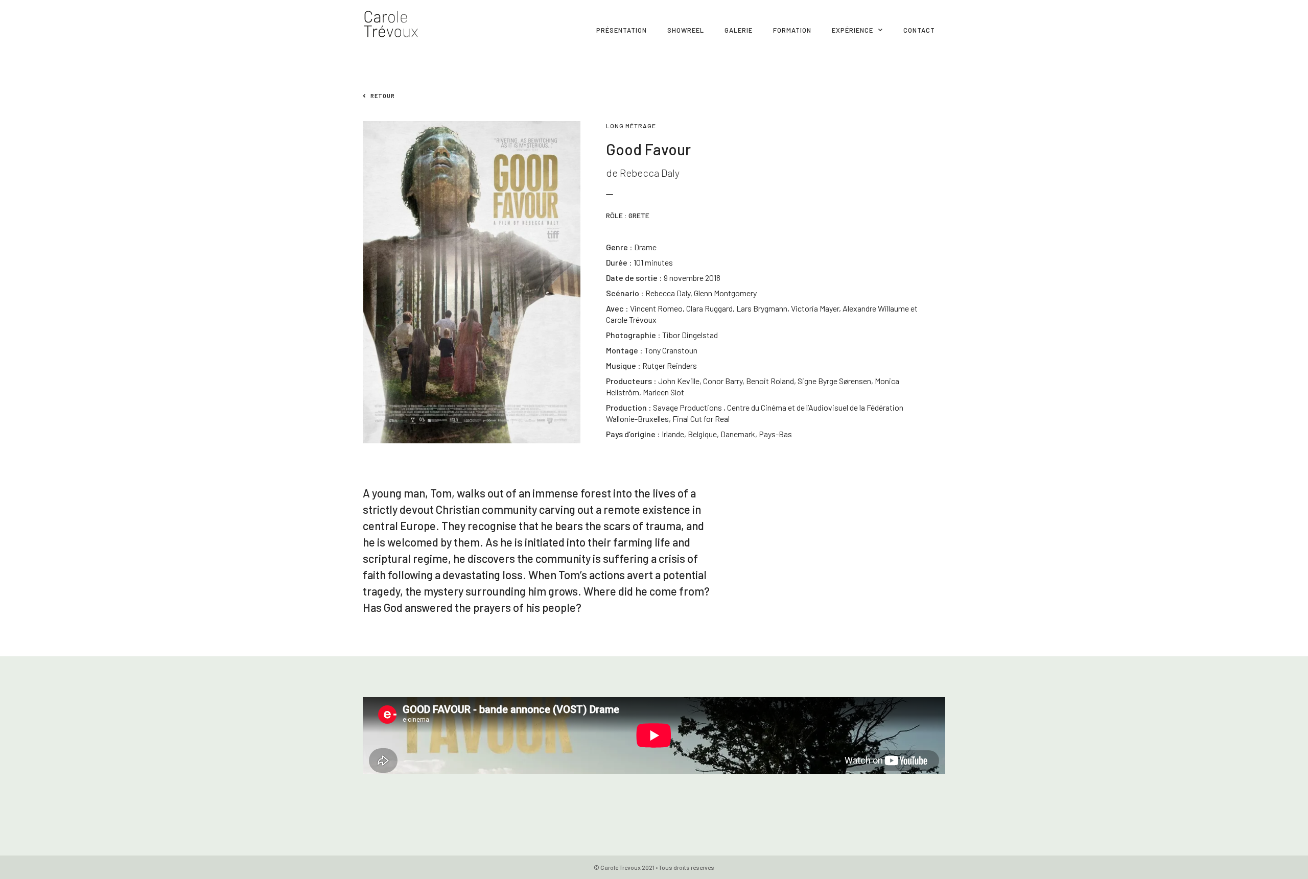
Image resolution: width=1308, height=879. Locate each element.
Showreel (685, 30)
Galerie (739, 30)
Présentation (621, 30)
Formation (792, 30)
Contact (919, 30)
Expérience (852, 30)
